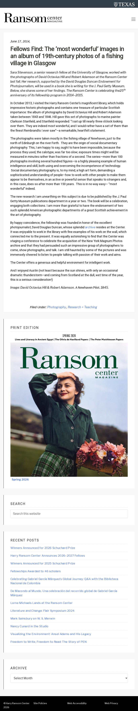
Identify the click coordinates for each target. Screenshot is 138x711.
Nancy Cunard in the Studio (29, 626)
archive (90, 227)
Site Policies (40, 703)
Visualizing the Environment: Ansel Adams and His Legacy (50, 634)
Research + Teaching (82, 307)
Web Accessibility (77, 703)
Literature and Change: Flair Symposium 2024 (42, 610)
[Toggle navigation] (133, 19)
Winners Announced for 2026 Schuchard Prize (42, 548)
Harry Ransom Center (17, 703)
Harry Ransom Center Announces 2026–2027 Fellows (47, 555)
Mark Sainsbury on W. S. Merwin (32, 618)
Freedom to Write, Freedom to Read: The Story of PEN (48, 641)
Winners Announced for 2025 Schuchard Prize (42, 563)
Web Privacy (111, 703)
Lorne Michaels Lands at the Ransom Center (41, 603)
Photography (56, 307)
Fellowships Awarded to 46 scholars (35, 571)
